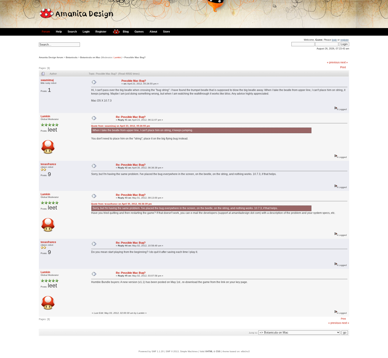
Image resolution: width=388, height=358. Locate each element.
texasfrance (48, 164)
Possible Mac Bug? (135, 57)
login (334, 39)
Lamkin (117, 57)
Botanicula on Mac (90, 57)
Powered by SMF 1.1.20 (151, 351)
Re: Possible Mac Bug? (131, 117)
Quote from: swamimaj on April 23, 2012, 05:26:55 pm (120, 126)
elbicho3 (245, 351)
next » (344, 62)
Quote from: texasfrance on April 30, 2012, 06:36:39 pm (121, 204)
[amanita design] (114, 31)
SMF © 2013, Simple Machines (182, 351)
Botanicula (71, 57)
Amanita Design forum (51, 57)
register (344, 39)
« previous (333, 62)
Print (343, 67)
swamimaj (47, 80)
